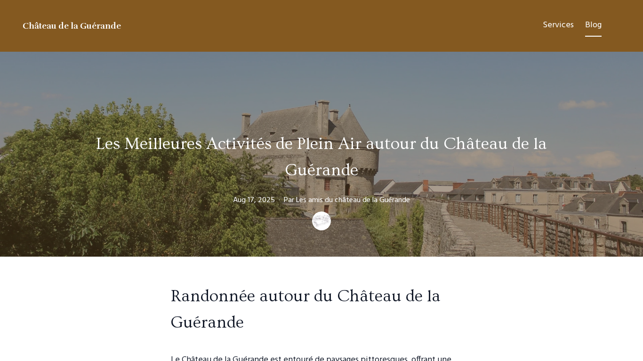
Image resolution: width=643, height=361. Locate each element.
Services (558, 25)
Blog (593, 25)
